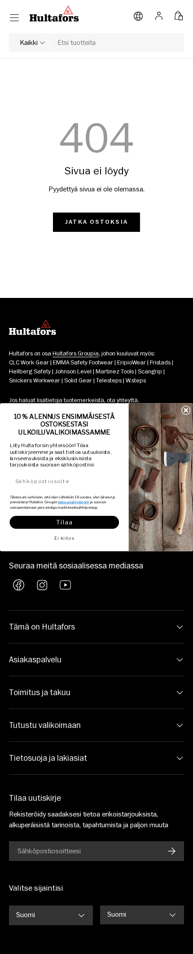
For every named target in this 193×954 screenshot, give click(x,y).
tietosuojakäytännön (73, 502)
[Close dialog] (186, 410)
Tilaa (64, 522)
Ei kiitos (64, 538)
